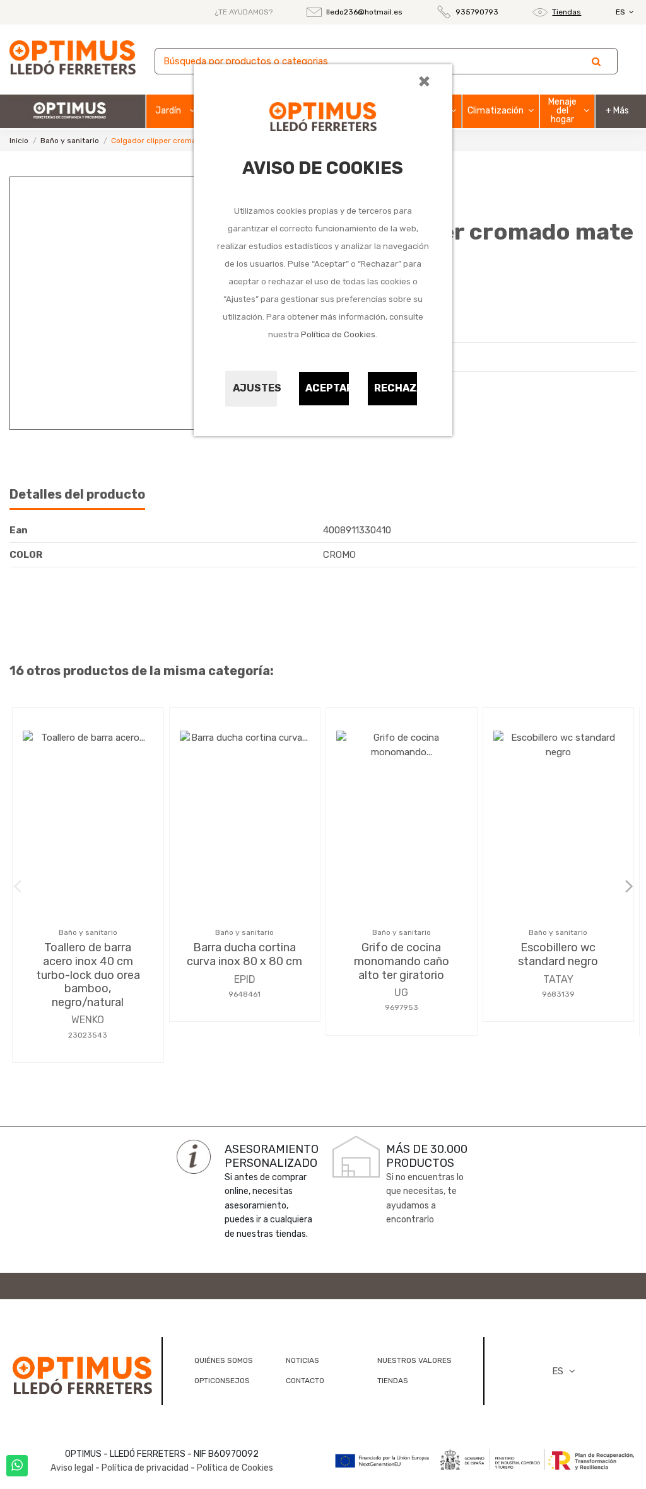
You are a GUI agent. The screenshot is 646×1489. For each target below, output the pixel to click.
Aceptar (327, 388)
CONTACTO (305, 1380)
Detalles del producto (77, 494)
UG (401, 993)
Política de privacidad (145, 1468)
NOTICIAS (302, 1360)
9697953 (401, 1007)
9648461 (244, 994)
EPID (244, 979)
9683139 (558, 994)
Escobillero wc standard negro (558, 954)
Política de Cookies (338, 334)
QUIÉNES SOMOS (223, 1360)
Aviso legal (71, 1468)
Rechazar (396, 388)
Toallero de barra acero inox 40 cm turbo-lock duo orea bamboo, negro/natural (88, 975)
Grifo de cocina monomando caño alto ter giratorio (401, 961)
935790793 (476, 12)
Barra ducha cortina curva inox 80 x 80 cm (244, 954)
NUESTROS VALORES (414, 1360)
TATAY (558, 979)
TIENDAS (392, 1380)
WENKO (87, 1020)
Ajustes (255, 388)
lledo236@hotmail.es (364, 12)
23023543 (87, 1035)
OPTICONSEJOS (222, 1380)
